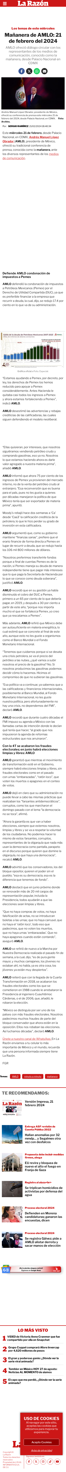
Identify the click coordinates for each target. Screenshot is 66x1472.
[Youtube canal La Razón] (57, 1462)
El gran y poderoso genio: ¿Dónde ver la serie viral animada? (33, 1360)
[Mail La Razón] (44, 71)
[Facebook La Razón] (21, 71)
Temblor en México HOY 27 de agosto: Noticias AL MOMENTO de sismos (32, 1370)
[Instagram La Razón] (43, 1462)
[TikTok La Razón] (50, 1462)
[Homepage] (33, 3)
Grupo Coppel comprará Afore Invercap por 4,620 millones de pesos (33, 1349)
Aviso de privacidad (41, 1450)
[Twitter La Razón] (29, 71)
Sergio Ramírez (18, 126)
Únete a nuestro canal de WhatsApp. (27, 1039)
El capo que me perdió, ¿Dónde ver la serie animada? (35, 1381)
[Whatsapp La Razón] (37, 71)
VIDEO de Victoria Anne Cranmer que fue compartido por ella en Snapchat (33, 1338)
